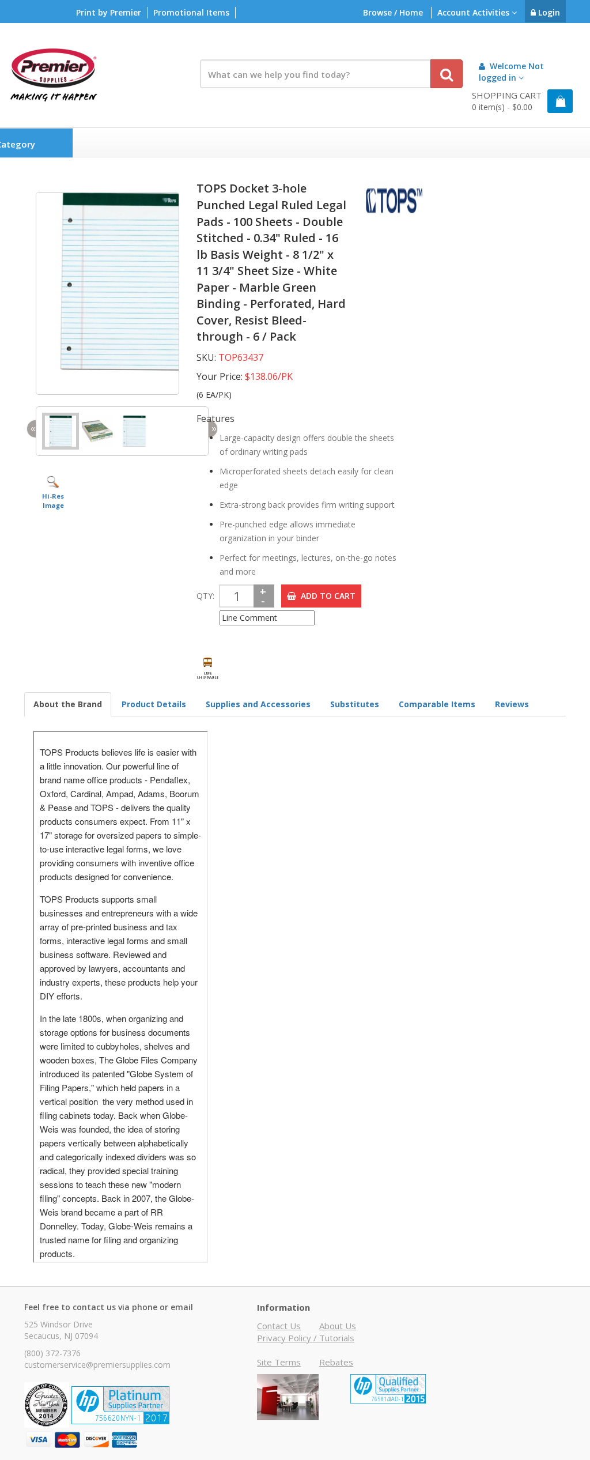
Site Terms (279, 1362)
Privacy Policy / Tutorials (305, 1338)
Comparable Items (437, 704)
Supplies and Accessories (258, 704)
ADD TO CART (325, 595)
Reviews (512, 704)
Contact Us (279, 1325)
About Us (337, 1325)
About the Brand (67, 704)
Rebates (336, 1362)
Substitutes (354, 704)
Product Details (154, 704)
